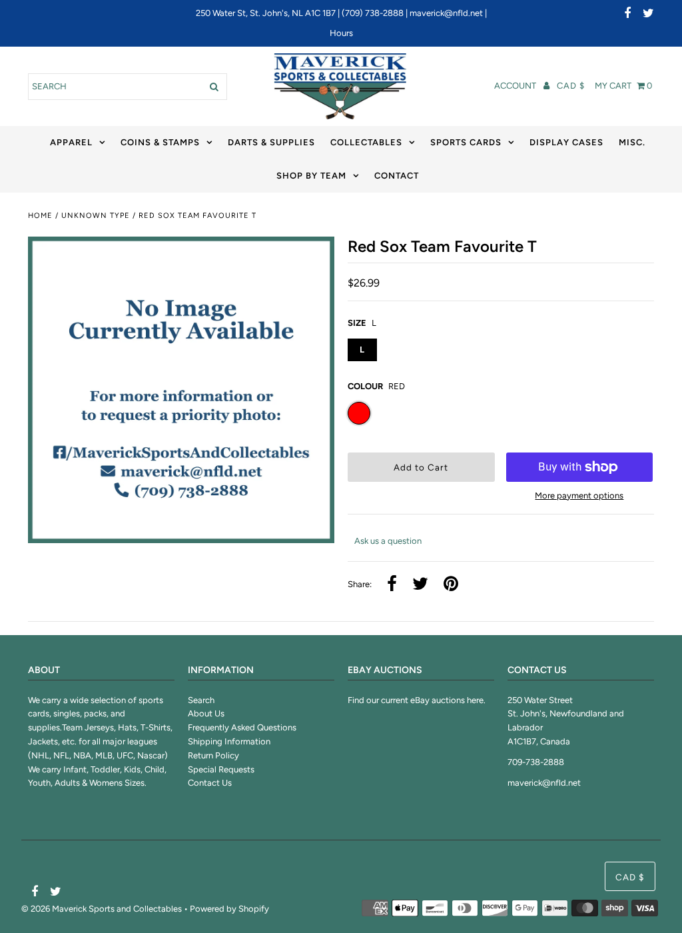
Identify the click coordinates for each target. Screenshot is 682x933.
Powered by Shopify (229, 909)
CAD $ (571, 86)
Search (201, 700)
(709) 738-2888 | (376, 13)
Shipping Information (229, 741)
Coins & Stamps (160, 142)
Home (40, 215)
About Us (206, 713)
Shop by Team (311, 176)
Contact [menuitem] (396, 176)
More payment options (579, 495)
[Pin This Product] (451, 584)
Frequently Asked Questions (242, 727)
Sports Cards (466, 142)
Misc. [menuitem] (632, 142)
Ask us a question (388, 541)
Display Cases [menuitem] (566, 142)
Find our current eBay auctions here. (417, 700)
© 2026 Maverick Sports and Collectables (101, 909)
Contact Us (210, 783)
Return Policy (213, 755)
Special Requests (221, 769)
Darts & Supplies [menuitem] (271, 142)
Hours (341, 33)
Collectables (366, 142)
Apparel (71, 142)
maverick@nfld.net (446, 13)
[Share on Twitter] (420, 584)
